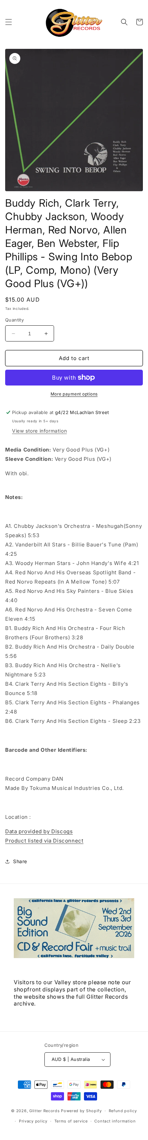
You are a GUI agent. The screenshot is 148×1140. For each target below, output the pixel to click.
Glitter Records (44, 1110)
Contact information (115, 1121)
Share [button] (20, 861)
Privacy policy (33, 1121)
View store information (39, 431)
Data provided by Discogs (39, 831)
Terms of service (71, 1121)
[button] (8, 22)
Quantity (14, 320)
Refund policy (123, 1110)
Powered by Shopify (81, 1110)
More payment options (74, 394)
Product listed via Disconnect (44, 840)
